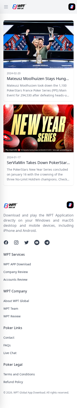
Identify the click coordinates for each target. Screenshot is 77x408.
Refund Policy (13, 382)
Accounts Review (15, 279)
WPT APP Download (17, 264)
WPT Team (10, 308)
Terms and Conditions (19, 374)
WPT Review (12, 316)
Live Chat (9, 353)
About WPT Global (16, 301)
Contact (8, 337)
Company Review (15, 272)
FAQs (7, 345)
